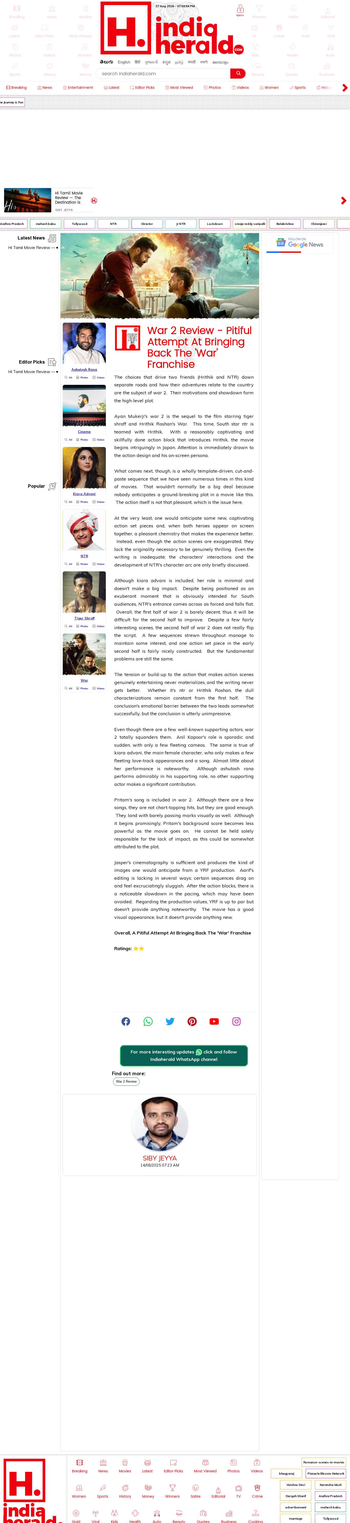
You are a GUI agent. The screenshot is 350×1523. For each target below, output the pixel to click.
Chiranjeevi (312, 224)
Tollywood (72, 224)
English (124, 62)
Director (140, 224)
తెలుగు (106, 63)
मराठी (191, 62)
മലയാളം (220, 62)
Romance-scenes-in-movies (323, 1462)
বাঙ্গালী (204, 62)
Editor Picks (32, 363)
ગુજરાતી (151, 62)
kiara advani (151, 580)
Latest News (31, 239)
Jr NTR (174, 224)
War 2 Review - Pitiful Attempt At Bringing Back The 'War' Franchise (199, 347)
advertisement (295, 1507)
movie (247, 440)
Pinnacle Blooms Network (325, 1473)
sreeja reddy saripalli (243, 224)
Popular (36, 487)
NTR (106, 224)
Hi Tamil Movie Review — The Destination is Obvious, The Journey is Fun (69, 197)
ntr (245, 424)
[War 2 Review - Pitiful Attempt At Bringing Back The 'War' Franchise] (159, 317)
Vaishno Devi (295, 1485)
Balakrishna (277, 224)
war (157, 393)
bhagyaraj (286, 1473)
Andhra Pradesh (330, 1496)
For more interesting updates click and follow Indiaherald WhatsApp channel (184, 1055)
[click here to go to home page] (172, 53)
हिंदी (137, 62)
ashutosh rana (237, 768)
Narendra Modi (330, 1485)
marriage (295, 1518)
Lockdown (207, 224)
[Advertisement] (175, 147)
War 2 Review (126, 1081)
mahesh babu (38, 224)
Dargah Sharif (296, 1496)
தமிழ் (179, 62)
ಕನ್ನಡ (166, 62)
